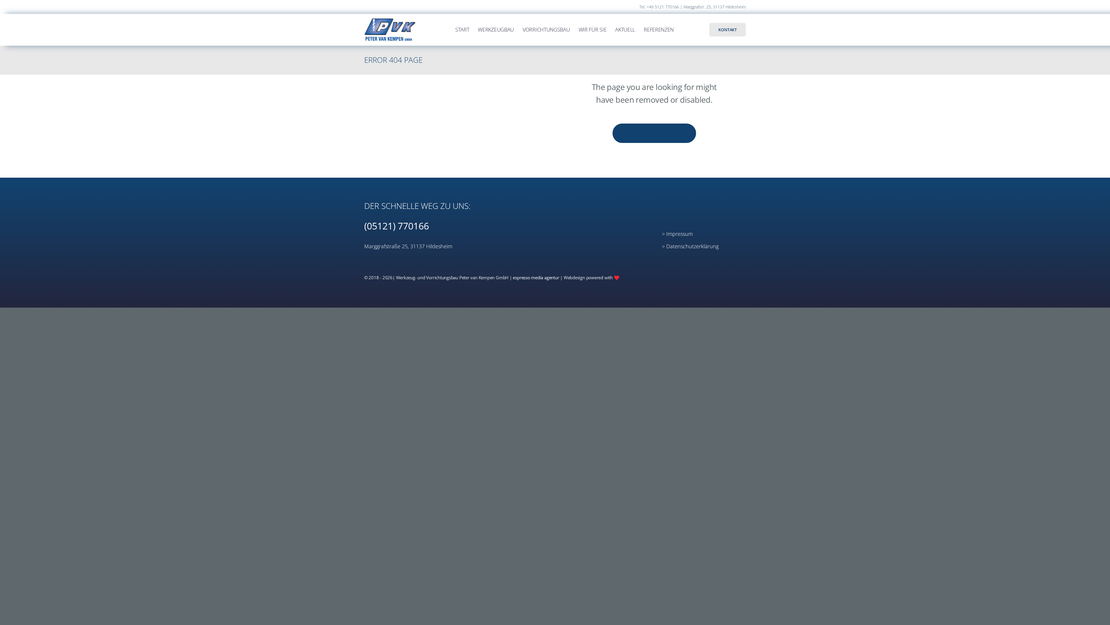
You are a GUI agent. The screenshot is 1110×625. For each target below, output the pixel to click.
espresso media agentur (536, 277)
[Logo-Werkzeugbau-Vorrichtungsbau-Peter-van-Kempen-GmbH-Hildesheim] (390, 17)
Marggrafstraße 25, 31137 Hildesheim (408, 246)
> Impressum (677, 233)
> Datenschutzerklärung (690, 246)
